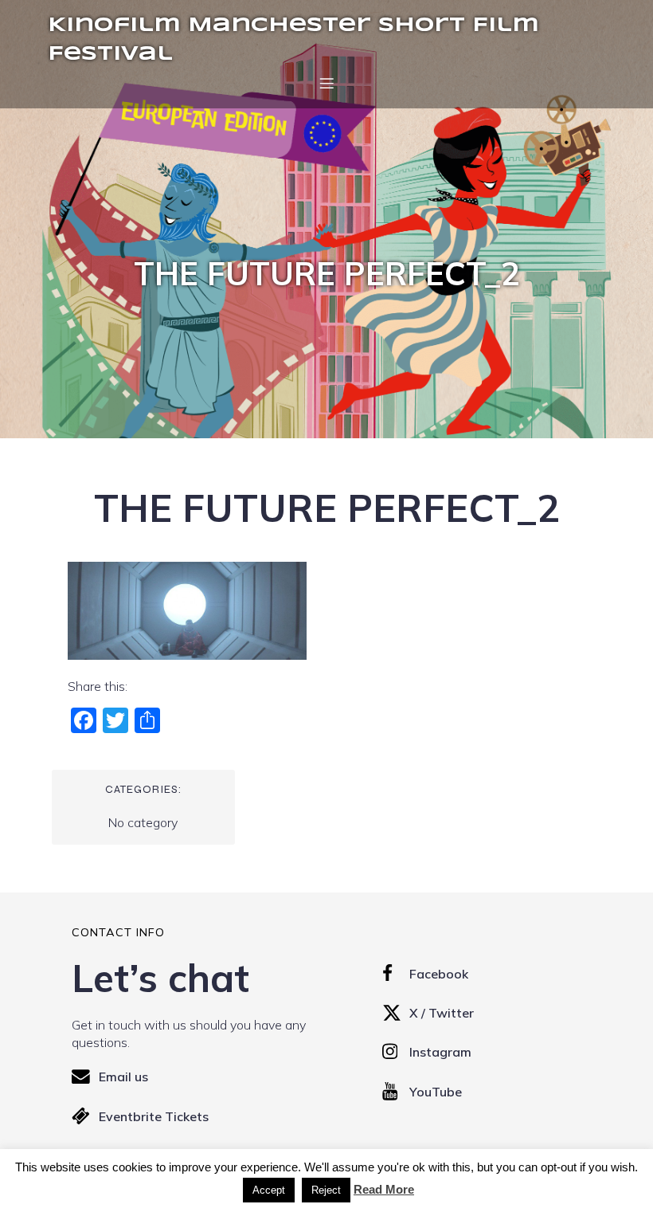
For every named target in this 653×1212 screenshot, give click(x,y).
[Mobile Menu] (326, 82)
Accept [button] (268, 1190)
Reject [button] (326, 1190)
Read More (384, 1189)
